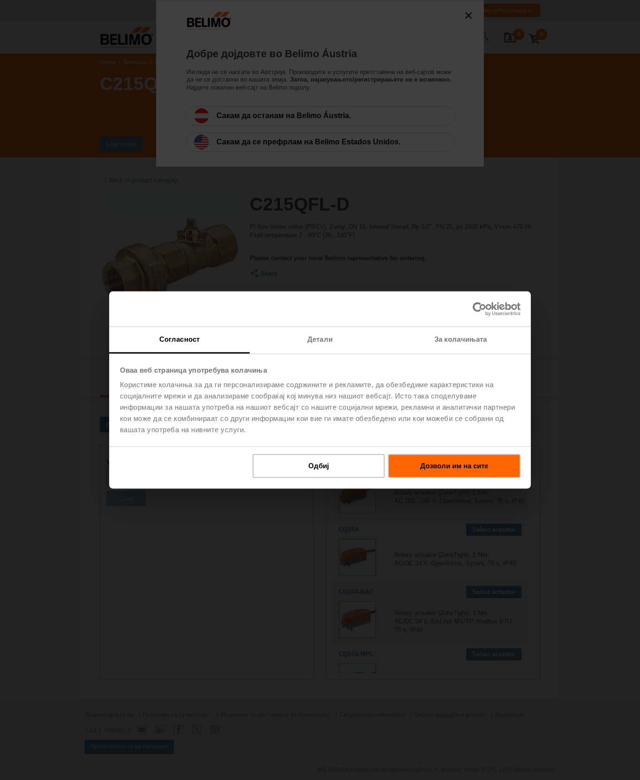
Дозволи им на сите (454, 466)
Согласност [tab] (179, 339)
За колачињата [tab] (460, 339)
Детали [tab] (320, 339)
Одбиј (318, 466)
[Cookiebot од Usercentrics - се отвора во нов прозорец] (480, 309)
